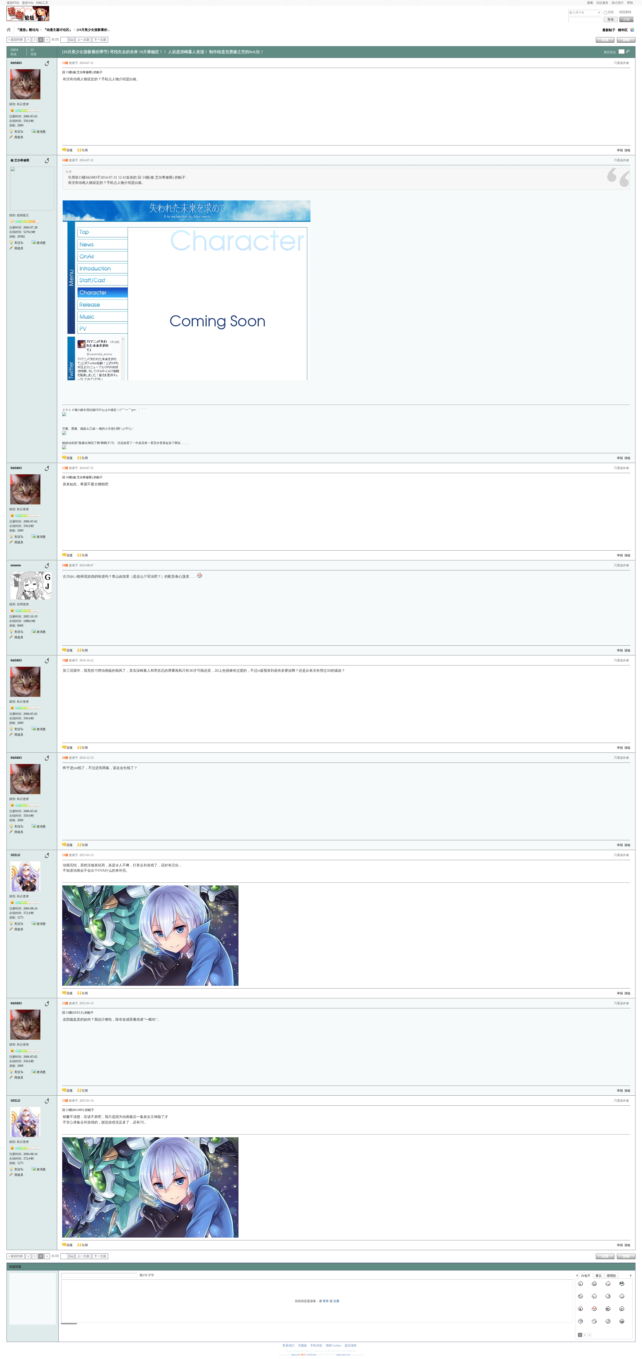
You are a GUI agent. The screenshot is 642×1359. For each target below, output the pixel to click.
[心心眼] (594, 1311)
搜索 (590, 3)
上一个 (577, 1276)
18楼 (65, 565)
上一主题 (83, 39)
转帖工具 (42, 3)
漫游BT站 (13, 3)
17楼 (65, 468)
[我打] (621, 1311)
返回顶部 (351, 1345)
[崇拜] (608, 1311)
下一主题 (100, 39)
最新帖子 (608, 30)
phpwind (295, 1354)
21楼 (65, 855)
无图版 (302, 1345)
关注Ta (18, 131)
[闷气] (594, 1299)
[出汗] (594, 1324)
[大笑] (594, 1286)
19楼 (65, 660)
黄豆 (599, 1275)
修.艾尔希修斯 (20, 160)
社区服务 (602, 3)
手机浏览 (316, 1345)
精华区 (623, 30)
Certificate (311, 1354)
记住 (611, 12)
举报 (620, 150)
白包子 (585, 1275)
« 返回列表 (16, 39)
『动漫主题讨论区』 (57, 30)
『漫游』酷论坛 (27, 30)
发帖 (626, 40)
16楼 (65, 160)
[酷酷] (621, 1286)
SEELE (15, 855)
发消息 (41, 131)
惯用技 (611, 1275)
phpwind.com (343, 1354)
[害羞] (608, 1286)
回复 (605, 40)
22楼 (65, 1003)
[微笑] (621, 1299)
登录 (610, 19)
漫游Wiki (28, 3)
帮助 (630, 3)
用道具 (18, 137)
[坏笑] (621, 1324)
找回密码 (625, 12)
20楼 (65, 758)
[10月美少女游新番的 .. (93, 30)
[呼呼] (608, 1324)
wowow (16, 565)
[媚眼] (580, 1299)
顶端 (627, 150)
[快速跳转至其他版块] (9, 30)
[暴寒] (580, 1324)
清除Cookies (333, 1345)
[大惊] (580, 1286)
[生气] (608, 1299)
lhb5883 (16, 63)
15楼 (65, 63)
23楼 (65, 1100)
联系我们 (289, 1345)
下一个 (632, 1276)
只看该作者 (621, 63)
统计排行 (618, 3)
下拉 (599, 12)
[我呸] (580, 1311)
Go (71, 40)
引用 (85, 150)
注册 (626, 19)
